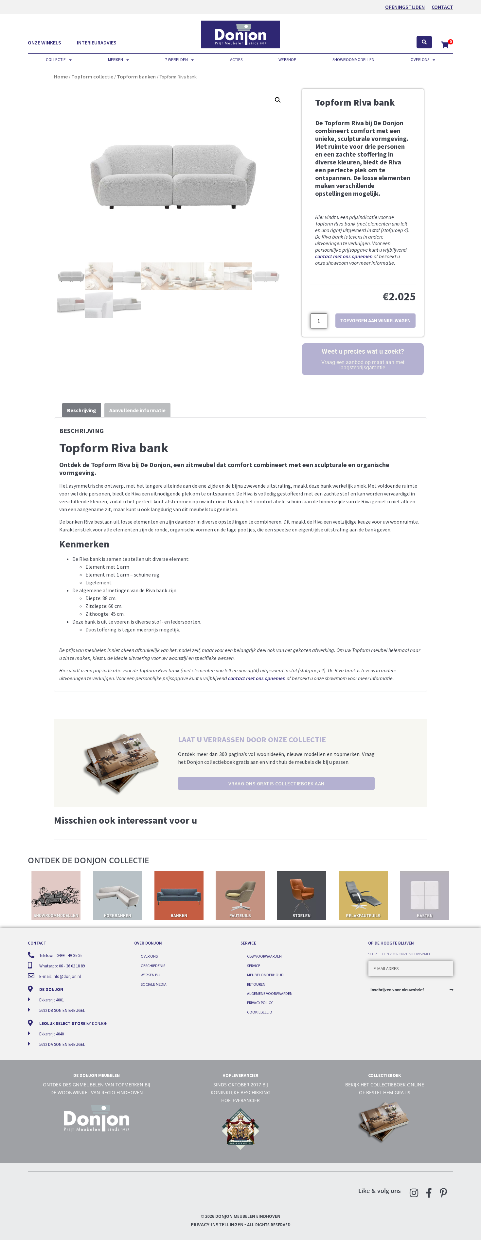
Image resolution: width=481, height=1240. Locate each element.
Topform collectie (92, 76)
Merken (115, 59)
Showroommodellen (353, 59)
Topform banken (136, 76)
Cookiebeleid (259, 1012)
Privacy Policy (260, 1002)
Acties (236, 59)
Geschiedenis (153, 965)
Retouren (256, 984)
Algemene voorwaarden (270, 993)
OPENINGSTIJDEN (405, 7)
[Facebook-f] (428, 1192)
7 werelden (176, 59)
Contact (442, 7)
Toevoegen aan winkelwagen (375, 320)
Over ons (420, 59)
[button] (278, 100)
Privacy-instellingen (217, 1224)
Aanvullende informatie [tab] (137, 410)
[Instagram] (413, 1192)
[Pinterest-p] (443, 1192)
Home (61, 76)
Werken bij (150, 974)
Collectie (56, 59)
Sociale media (154, 984)
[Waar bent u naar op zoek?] (424, 42)
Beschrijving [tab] (81, 410)
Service (253, 965)
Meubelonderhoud (265, 974)
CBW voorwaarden (264, 956)
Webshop (287, 59)
